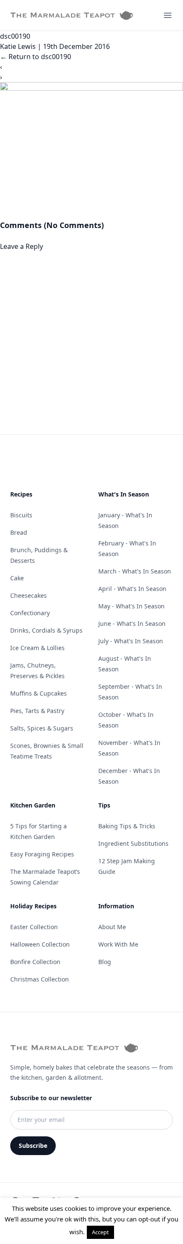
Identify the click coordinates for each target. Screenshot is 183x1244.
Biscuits (21, 515)
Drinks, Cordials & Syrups (46, 630)
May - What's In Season (131, 606)
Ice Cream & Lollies (37, 648)
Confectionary (30, 613)
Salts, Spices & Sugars (41, 728)
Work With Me (118, 944)
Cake (17, 578)
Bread (18, 532)
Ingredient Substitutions (133, 843)
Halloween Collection (40, 944)
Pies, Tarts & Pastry (37, 711)
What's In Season (123, 494)
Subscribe (33, 1145)
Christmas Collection (39, 979)
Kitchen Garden (32, 805)
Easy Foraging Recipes (42, 854)
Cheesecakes (28, 595)
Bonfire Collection (35, 962)
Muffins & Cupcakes (38, 693)
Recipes (21, 494)
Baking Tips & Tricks (126, 826)
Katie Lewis (18, 46)
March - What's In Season (134, 571)
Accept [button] (100, 1232)
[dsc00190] (91, 150)
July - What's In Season (130, 641)
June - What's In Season (132, 623)
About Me (112, 927)
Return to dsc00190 (35, 56)
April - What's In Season (132, 589)
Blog (104, 962)
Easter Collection (34, 927)
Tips (104, 805)
